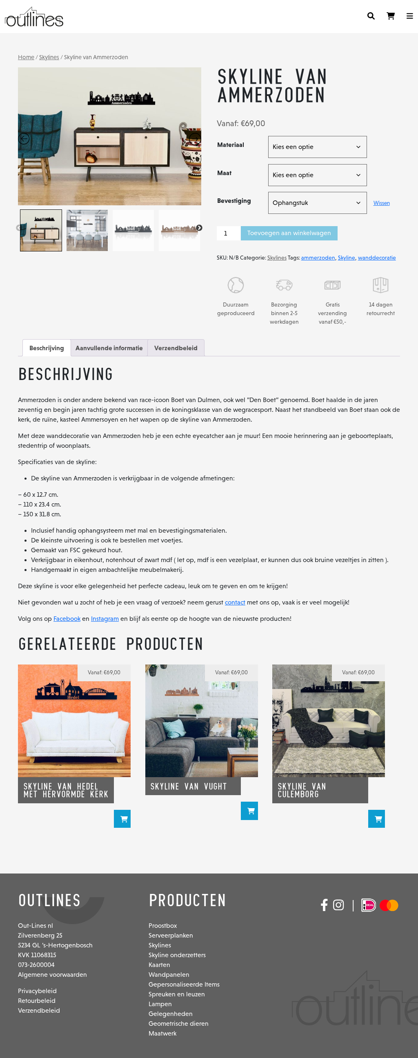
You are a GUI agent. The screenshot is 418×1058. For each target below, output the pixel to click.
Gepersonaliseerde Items (184, 984)
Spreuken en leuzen (177, 994)
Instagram (105, 618)
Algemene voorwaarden (52, 974)
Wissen (382, 203)
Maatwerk (162, 1033)
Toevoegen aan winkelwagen (289, 232)
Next (199, 228)
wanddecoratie (377, 257)
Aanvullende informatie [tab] (109, 347)
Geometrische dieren (179, 1023)
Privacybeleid (37, 990)
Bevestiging (234, 200)
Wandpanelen (169, 974)
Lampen (160, 1003)
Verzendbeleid (39, 1010)
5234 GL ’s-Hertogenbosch (55, 945)
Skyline (346, 257)
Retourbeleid (37, 1000)
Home (26, 57)
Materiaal (230, 144)
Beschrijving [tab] (46, 347)
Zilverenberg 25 (40, 935)
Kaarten (159, 964)
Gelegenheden (171, 1013)
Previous (19, 228)
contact (235, 602)
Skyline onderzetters (177, 954)
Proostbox (163, 925)
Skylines (49, 57)
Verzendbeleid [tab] (176, 347)
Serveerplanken (171, 935)
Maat (224, 172)
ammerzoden (318, 257)
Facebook (66, 618)
